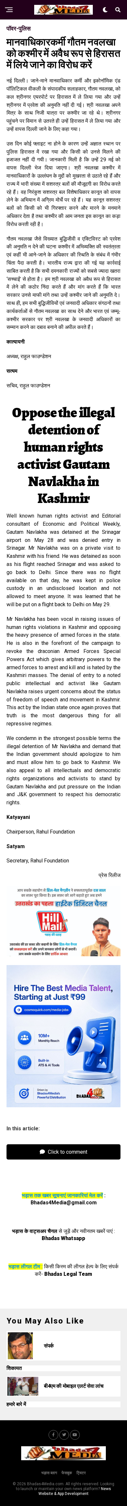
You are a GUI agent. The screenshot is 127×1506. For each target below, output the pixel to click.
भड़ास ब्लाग (49, 1473)
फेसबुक (67, 1473)
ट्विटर (81, 1473)
